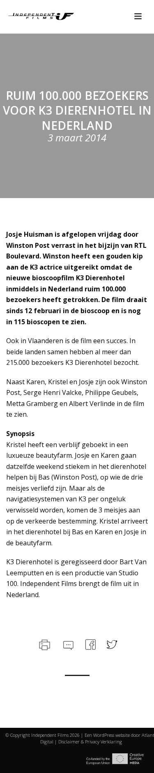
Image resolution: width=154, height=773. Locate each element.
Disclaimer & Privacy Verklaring (90, 741)
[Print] (43, 644)
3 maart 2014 (77, 137)
